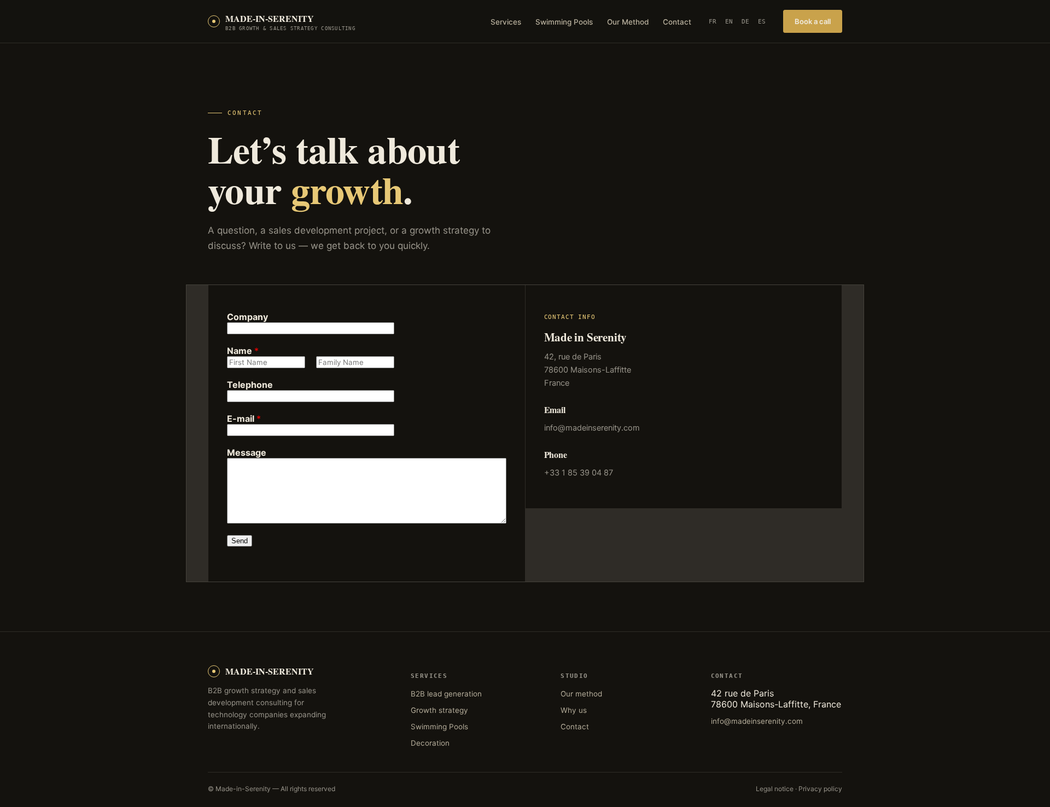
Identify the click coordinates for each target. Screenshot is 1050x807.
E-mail (244, 418)
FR (712, 21)
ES (762, 21)
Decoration (430, 743)
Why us (574, 710)
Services (506, 22)
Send (239, 541)
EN (729, 21)
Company (247, 316)
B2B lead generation (446, 693)
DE (745, 21)
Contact (677, 22)
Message (246, 452)
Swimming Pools (564, 22)
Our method (581, 693)
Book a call (813, 21)
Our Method (628, 22)
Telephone (250, 384)
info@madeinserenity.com (592, 428)
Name (243, 350)
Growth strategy (439, 710)
